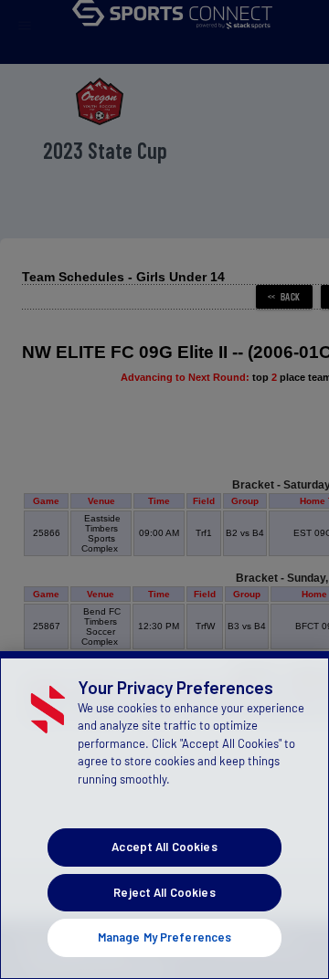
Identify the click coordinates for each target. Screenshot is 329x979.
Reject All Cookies (164, 892)
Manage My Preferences (165, 937)
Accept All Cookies (164, 846)
